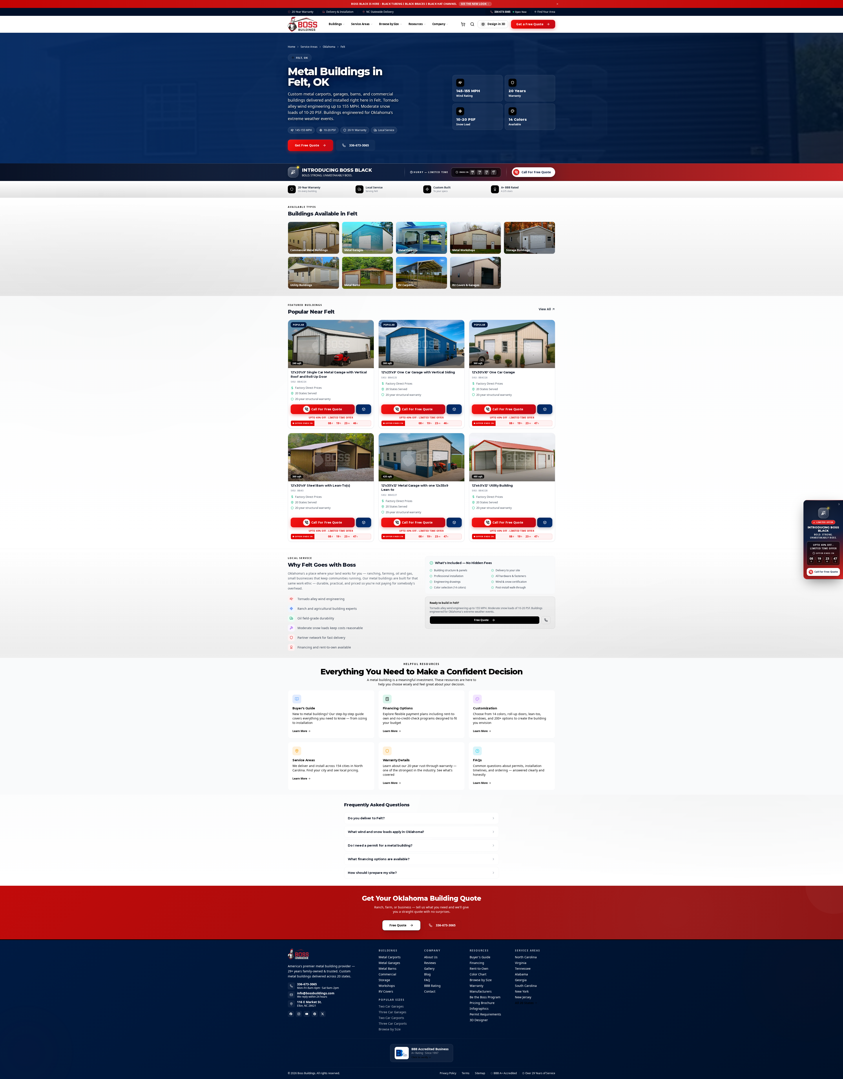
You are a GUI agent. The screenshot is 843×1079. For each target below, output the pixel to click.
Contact (429, 991)
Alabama (521, 974)
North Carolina (526, 957)
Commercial (387, 974)
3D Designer (479, 1020)
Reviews (430, 963)
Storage (384, 980)
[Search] (472, 24)
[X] (322, 1014)
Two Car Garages (391, 1006)
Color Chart (478, 974)
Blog (427, 974)
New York (522, 991)
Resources (416, 24)
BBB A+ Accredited (505, 1073)
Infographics (479, 1008)
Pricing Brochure (482, 1003)
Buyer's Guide (480, 957)
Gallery (429, 968)
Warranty (476, 986)
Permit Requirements (485, 1014)
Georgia (521, 980)
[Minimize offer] (839, 504)
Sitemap (480, 1073)
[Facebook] (291, 1014)
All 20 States (524, 1003)
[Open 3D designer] (363, 409)
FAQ (427, 980)
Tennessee (523, 968)
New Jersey (523, 997)
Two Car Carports (391, 1018)
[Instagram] (299, 1014)
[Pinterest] (315, 1014)
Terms (465, 1073)
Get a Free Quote (529, 24)
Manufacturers (481, 991)
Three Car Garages (392, 1012)
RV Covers (386, 991)
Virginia (520, 963)
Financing (477, 963)
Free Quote (481, 620)
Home (291, 47)
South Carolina (526, 986)
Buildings (335, 24)
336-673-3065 (359, 145)
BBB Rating (432, 986)
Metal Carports (390, 957)
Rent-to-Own (479, 968)
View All (545, 309)
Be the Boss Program (485, 997)
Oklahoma (329, 47)
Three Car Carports (393, 1023)
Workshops (387, 986)
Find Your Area (546, 12)
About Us (431, 957)
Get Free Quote (307, 145)
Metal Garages (389, 963)
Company (438, 24)
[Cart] (463, 24)
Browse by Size (389, 24)
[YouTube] (307, 1014)
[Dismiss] (557, 4)
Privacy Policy (448, 1073)
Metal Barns (387, 968)
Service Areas (360, 24)
